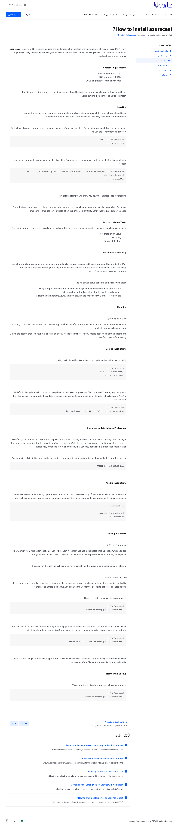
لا (12, 724)
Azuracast (142, 35)
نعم (22, 724)
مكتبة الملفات (163, 65)
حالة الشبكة (164, 70)
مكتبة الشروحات (154, 35)
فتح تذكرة (165, 75)
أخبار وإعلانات (163, 56)
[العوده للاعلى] (7, 820)
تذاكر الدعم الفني (162, 51)
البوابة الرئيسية (167, 35)
